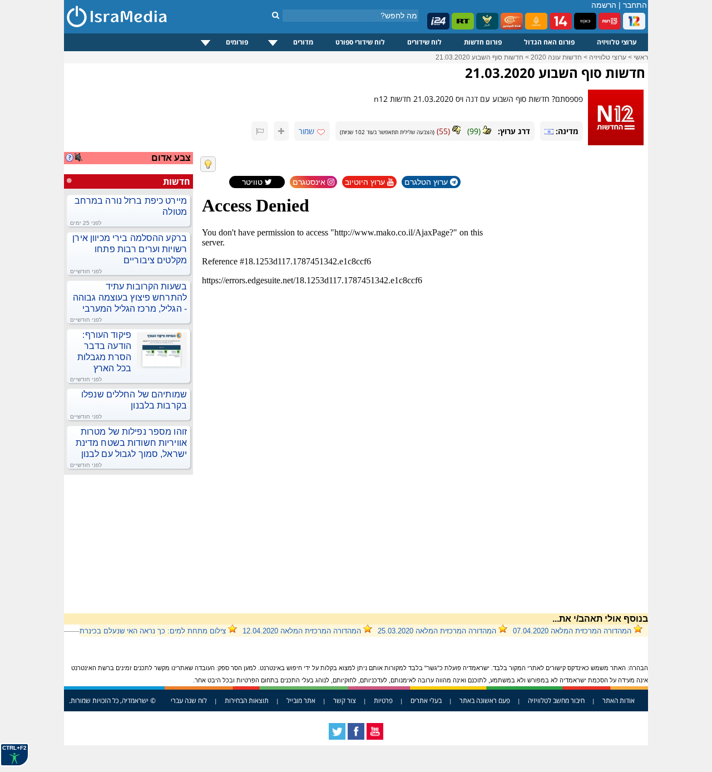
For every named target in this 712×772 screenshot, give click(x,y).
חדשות (176, 181)
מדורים (303, 42)
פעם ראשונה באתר (484, 700)
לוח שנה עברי (189, 700)
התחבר (635, 5)
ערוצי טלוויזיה (617, 42)
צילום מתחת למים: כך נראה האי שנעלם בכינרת (153, 631)
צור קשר (344, 700)
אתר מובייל (300, 700)
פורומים (237, 42)
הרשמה (603, 5)
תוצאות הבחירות (247, 700)
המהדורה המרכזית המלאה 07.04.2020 (572, 631)
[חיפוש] (276, 15)
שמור (306, 131)
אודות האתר (618, 700)
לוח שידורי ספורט (360, 42)
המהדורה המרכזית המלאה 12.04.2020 (302, 631)
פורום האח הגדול (549, 42)
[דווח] (260, 131)
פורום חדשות (483, 42)
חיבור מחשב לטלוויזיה (556, 700)
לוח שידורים (424, 42)
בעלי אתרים (426, 700)
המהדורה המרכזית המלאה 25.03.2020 (437, 631)
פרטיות (383, 700)
